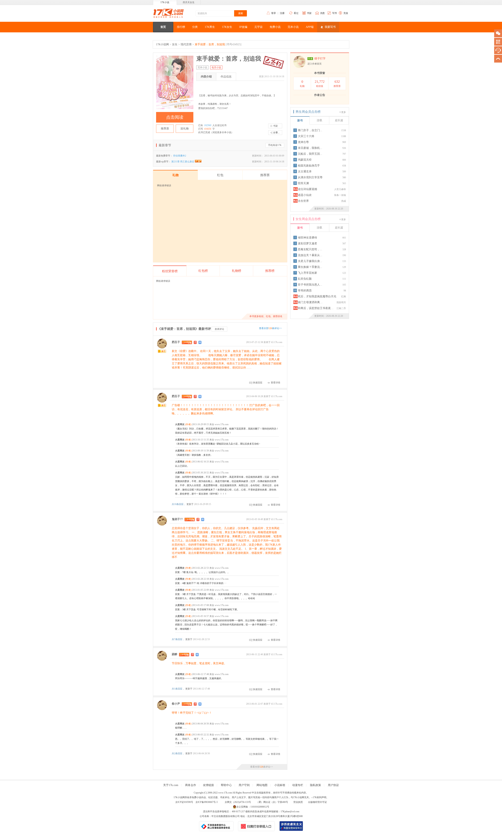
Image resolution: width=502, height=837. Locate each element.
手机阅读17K (275, 145)
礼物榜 (236, 270)
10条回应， (179, 504)
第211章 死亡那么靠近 (183, 161)
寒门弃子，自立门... (310, 130)
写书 (334, 13)
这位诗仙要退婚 (307, 189)
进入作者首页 (314, 63)
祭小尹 (176, 703)
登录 (273, 13)
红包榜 (203, 270)
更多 (343, 112)
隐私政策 (315, 785)
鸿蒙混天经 (305, 159)
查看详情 (275, 382)
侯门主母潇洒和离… (310, 302)
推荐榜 (270, 270)
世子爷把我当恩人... (310, 284)
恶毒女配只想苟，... (310, 249)
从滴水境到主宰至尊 (310, 177)
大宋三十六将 (306, 136)
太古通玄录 (305, 171)
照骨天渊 (303, 183)
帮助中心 (226, 785)
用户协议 (333, 785)
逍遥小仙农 (305, 195)
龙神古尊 (303, 142)
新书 (300, 120)
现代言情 (186, 44)
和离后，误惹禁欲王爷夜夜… (316, 308)
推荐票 (165, 128)
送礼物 (184, 128)
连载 (319, 120)
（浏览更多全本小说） (222, 132)
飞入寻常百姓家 (307, 272)
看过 (296, 13)
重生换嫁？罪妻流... (310, 267)
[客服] (498, 50)
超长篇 (339, 120)
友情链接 (208, 785)
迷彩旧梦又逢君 (307, 243)
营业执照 (298, 802)
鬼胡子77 (177, 519)
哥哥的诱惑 (305, 290)
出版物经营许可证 (317, 802)
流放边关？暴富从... (310, 255)
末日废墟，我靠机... (310, 147)
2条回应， (178, 753)
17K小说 (164, 2)
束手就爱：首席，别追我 (210, 44)
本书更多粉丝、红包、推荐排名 (265, 316)
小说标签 (279, 785)
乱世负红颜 (305, 278)
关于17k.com (170, 785)
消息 (322, 13)
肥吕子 (176, 342)
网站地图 (261, 785)
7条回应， (178, 639)
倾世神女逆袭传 (307, 237)
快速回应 (257, 382)
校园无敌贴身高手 (309, 165)
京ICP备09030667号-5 (207, 802)
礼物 (302, 83)
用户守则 (244, 785)
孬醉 (174, 654)
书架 (309, 13)
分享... (276, 132)
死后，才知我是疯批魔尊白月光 (317, 296)
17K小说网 (162, 44)
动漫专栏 (297, 785)
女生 (174, 44)
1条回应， (178, 688)
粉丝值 (320, 83)
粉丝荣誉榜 (170, 271)
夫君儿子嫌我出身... (310, 261)
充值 (345, 13)
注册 (282, 13)
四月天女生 (189, 2)
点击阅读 (174, 117)
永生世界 (303, 200)
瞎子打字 (320, 58)
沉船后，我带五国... (310, 153)
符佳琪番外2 (179, 155)
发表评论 (219, 329)
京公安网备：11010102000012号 (252, 806)
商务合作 (190, 785)
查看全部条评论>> (270, 328)
